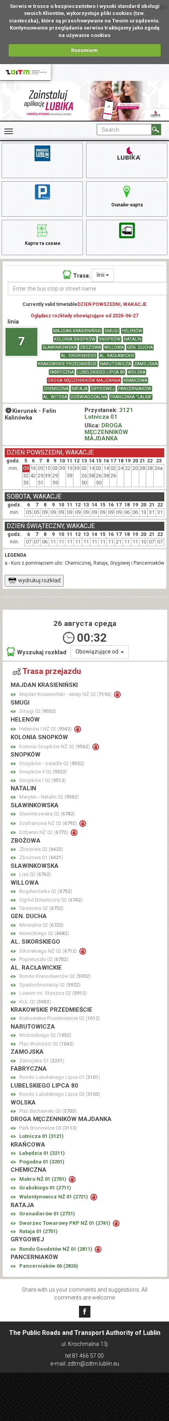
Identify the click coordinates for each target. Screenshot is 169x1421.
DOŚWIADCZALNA (88, 396)
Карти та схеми (42, 243)
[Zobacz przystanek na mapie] (13, 694)
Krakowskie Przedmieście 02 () (59, 1018)
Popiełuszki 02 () (43, 959)
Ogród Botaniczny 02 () (51, 900)
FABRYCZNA (62, 372)
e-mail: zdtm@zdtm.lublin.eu (84, 1363)
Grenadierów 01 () (47, 1214)
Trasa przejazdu (51, 671)
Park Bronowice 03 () (48, 1128)
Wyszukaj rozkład (41, 652)
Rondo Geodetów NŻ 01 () (56, 1249)
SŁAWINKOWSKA (59, 347)
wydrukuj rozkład (39, 580)
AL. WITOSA (55, 396)
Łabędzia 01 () (42, 1153)
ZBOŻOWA (90, 347)
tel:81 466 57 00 (84, 1356)
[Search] (156, 129)
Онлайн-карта (127, 205)
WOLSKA (136, 372)
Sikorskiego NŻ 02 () (48, 951)
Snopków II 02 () (43, 772)
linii (101, 275)
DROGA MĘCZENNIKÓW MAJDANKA (84, 380)
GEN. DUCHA (140, 347)
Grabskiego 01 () (45, 1188)
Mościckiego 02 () (45, 1035)
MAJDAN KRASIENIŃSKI (77, 330)
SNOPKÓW (110, 339)
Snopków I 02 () (42, 780)
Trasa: (81, 275)
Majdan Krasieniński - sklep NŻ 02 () (66, 694)
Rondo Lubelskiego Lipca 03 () (59, 1094)
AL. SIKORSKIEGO (78, 355)
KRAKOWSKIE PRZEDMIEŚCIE (67, 363)
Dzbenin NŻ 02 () (44, 832)
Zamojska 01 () (41, 1061)
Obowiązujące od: (98, 651)
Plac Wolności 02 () (46, 1044)
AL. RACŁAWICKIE (116, 355)
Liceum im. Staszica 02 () (53, 993)
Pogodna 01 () (41, 1162)
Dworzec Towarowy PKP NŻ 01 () (65, 1223)
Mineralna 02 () (41, 925)
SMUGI (112, 330)
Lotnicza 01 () (41, 1136)
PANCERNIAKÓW (134, 388)
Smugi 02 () (37, 711)
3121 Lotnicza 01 (108, 413)
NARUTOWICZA (115, 363)
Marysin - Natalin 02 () (49, 797)
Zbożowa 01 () (41, 857)
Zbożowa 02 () (41, 849)
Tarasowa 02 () (41, 908)
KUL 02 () (35, 1002)
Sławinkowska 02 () (47, 814)
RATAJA (80, 388)
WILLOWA (114, 347)
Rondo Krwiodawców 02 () (55, 976)
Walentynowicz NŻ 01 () (54, 1197)
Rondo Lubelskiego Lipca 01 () (59, 1077)
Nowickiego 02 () (44, 933)
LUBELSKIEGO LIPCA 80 (101, 372)
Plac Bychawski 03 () (48, 1111)
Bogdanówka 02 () (45, 891)
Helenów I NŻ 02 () (46, 729)
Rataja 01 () (38, 1231)
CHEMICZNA (56, 388)
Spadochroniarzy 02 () (50, 985)
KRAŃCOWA (135, 380)
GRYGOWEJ (103, 388)
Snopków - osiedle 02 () (51, 763)
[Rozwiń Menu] (8, 131)
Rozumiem (84, 50)
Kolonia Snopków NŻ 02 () (55, 746)
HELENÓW (132, 330)
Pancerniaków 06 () (48, 1266)
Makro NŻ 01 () (43, 1179)
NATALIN (132, 339)
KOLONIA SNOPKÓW (75, 339)
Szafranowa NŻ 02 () (48, 823)
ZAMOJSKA (146, 363)
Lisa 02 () (35, 874)
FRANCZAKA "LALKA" (131, 396)
